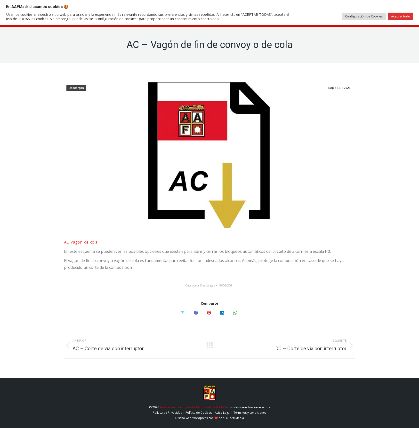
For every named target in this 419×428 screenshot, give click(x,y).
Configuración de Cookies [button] (364, 16)
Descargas (76, 88)
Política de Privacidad (167, 413)
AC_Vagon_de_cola (80, 242)
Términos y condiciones (250, 413)
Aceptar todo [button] (400, 16)
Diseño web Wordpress (191, 418)
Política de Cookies (198, 413)
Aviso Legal (222, 413)
